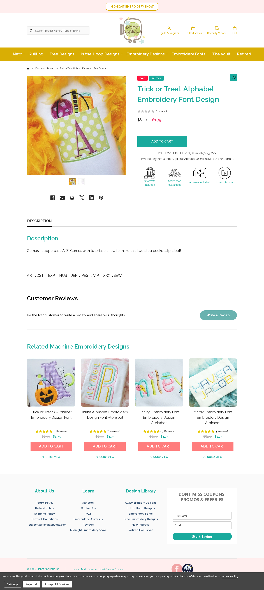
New (17, 54)
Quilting (36, 54)
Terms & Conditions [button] (44, 519)
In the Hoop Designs (100, 54)
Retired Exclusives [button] (140, 530)
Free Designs (62, 54)
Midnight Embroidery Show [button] (88, 530)
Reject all (32, 584)
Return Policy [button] (44, 502)
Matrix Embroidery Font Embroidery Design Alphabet (212, 417)
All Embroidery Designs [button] (140, 502)
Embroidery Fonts (188, 54)
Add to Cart (162, 141)
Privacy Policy (230, 576)
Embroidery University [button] (88, 519)
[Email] (62, 198)
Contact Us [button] (88, 508)
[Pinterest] (101, 198)
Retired (244, 54)
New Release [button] (141, 524)
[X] (82, 198)
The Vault (221, 54)
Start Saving (202, 536)
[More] (24, 54)
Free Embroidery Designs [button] (141, 519)
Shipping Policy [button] (44, 513)
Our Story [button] (88, 502)
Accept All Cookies (57, 584)
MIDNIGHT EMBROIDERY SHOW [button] (132, 6)
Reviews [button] (88, 524)
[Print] (72, 198)
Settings (12, 584)
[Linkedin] (91, 198)
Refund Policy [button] (44, 508)
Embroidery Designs (145, 54)
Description (39, 221)
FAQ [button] (88, 513)
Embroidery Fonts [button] (141, 513)
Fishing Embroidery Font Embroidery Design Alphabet (159, 417)
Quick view (53, 457)
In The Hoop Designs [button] (141, 508)
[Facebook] (52, 198)
